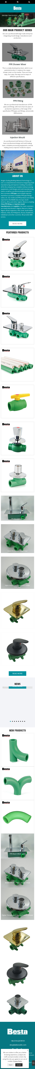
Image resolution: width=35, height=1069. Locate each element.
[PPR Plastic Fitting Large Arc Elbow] (17, 817)
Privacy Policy (17, 1061)
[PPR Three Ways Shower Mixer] (17, 253)
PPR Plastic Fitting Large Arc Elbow (17, 829)
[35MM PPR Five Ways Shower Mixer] (17, 538)
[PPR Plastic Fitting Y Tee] (17, 750)
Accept (19, 1065)
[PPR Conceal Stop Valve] (17, 475)
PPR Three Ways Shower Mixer (17, 268)
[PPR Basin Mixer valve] (17, 508)
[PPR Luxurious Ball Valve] (17, 438)
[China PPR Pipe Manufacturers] (17, 19)
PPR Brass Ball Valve (17, 416)
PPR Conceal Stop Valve (17, 490)
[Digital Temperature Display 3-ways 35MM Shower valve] (17, 1004)
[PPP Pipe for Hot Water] (17, 364)
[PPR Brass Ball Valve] (17, 401)
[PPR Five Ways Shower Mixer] (17, 327)
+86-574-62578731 (18, 1041)
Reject (10, 1065)
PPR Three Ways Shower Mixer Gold (17, 626)
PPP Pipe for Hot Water (17, 379)
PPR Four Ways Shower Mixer (17, 305)
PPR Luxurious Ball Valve (17, 453)
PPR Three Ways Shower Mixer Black (17, 663)
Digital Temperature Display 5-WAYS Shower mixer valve (17, 586)
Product (29, 1062)
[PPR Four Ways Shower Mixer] (17, 290)
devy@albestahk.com (18, 1045)
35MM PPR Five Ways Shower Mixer (17, 551)
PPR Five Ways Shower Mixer (17, 342)
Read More (17, 223)
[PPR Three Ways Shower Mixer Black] (17, 649)
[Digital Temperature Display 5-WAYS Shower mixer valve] (17, 573)
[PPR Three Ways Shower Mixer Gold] (17, 610)
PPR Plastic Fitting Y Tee (17, 762)
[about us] (17, 161)
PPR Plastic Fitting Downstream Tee (17, 795)
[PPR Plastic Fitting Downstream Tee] (17, 783)
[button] (15, 23)
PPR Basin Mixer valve (17, 518)
